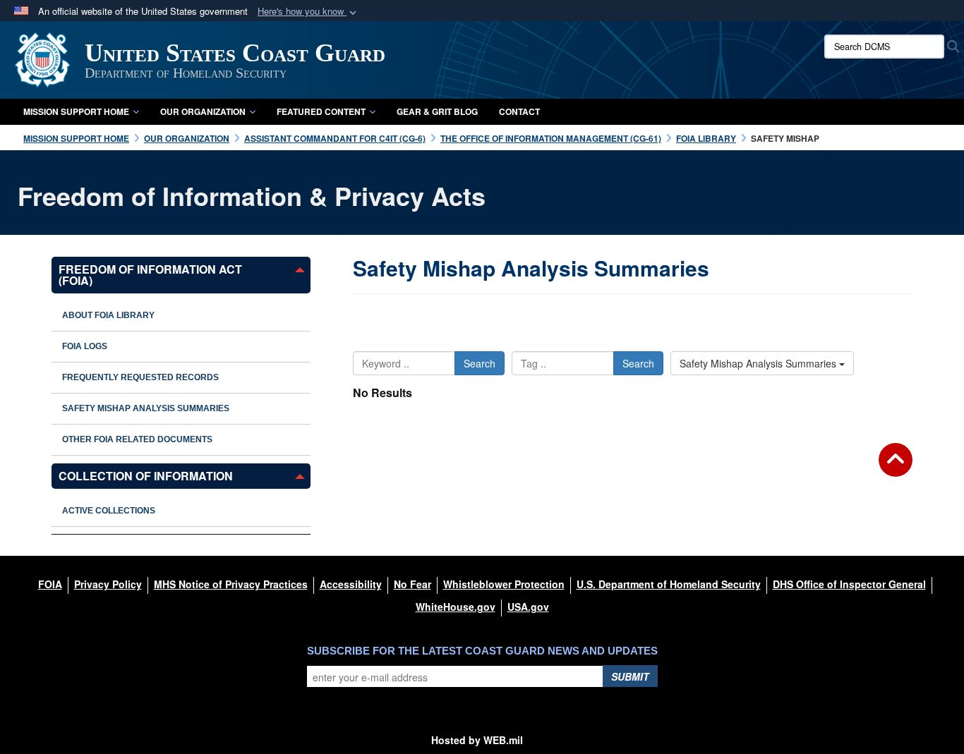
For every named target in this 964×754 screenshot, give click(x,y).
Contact (519, 111)
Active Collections (108, 511)
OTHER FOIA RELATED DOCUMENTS (137, 439)
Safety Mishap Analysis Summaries (145, 408)
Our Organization (203, 111)
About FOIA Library (108, 315)
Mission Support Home (76, 111)
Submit (630, 676)
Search (479, 363)
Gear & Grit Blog (437, 111)
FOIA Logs (84, 346)
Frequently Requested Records (140, 377)
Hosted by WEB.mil (477, 740)
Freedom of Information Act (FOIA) (150, 274)
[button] (308, 11)
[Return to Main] (895, 468)
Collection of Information (146, 476)
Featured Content (321, 111)
